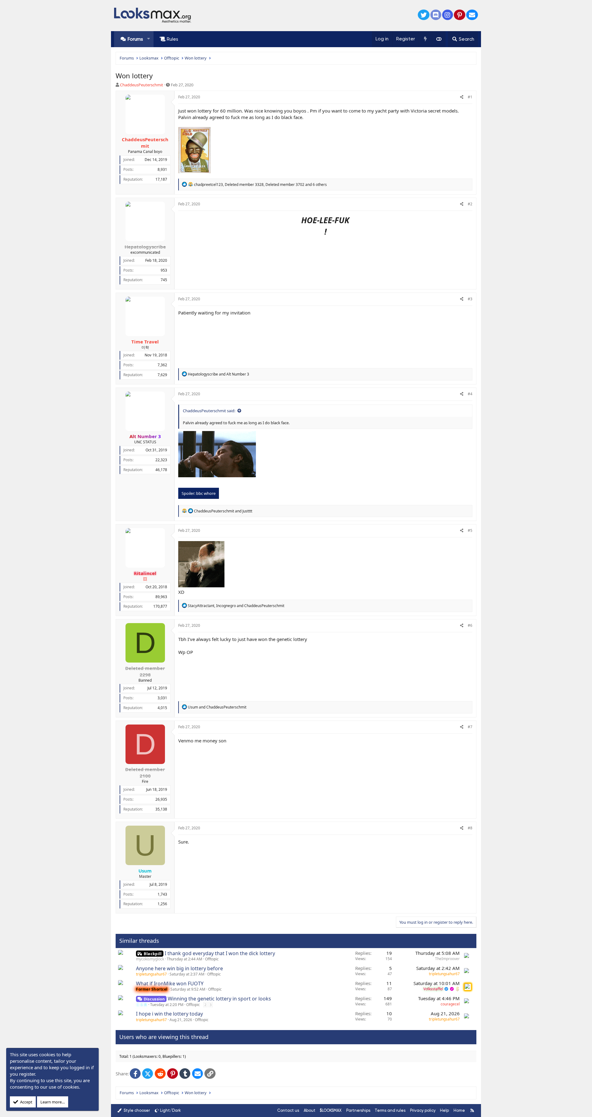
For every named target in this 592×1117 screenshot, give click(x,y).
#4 (470, 393)
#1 (470, 97)
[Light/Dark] (439, 39)
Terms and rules (390, 1110)
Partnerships (358, 1110)
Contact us (288, 1110)
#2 (470, 204)
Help (444, 1110)
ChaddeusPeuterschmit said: (209, 410)
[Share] (462, 97)
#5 (470, 530)
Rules (172, 39)
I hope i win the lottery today (169, 1013)
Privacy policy (423, 1110)
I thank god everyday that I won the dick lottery (220, 953)
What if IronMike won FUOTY (170, 983)
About (309, 1110)
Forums (135, 39)
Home (459, 1110)
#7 (470, 726)
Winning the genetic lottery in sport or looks (219, 998)
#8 (470, 828)
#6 (470, 625)
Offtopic (212, 959)
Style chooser (136, 1110)
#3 (470, 299)
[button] (148, 39)
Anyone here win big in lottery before (179, 968)
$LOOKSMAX (331, 1110)
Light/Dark (170, 1110)
